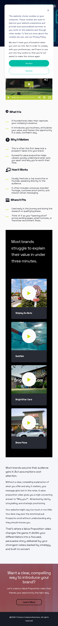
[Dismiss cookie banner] (48, 10)
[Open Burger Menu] (54, 6)
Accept (29, 63)
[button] (29, 293)
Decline (29, 71)
